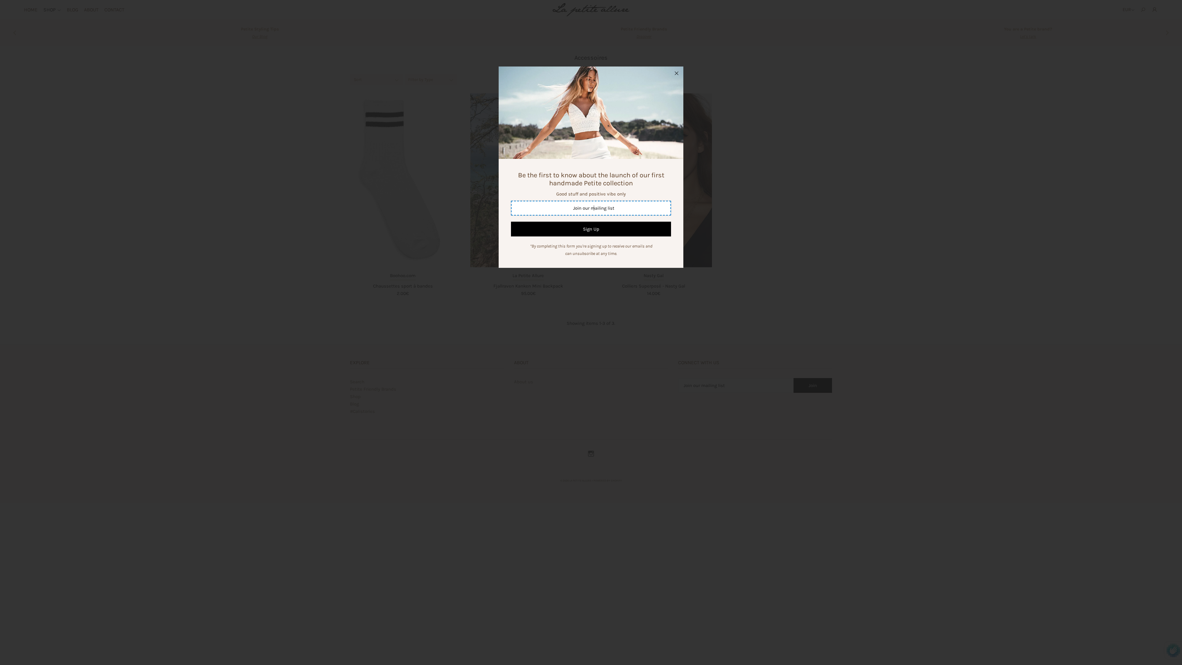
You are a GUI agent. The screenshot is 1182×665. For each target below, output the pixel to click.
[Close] (676, 73)
